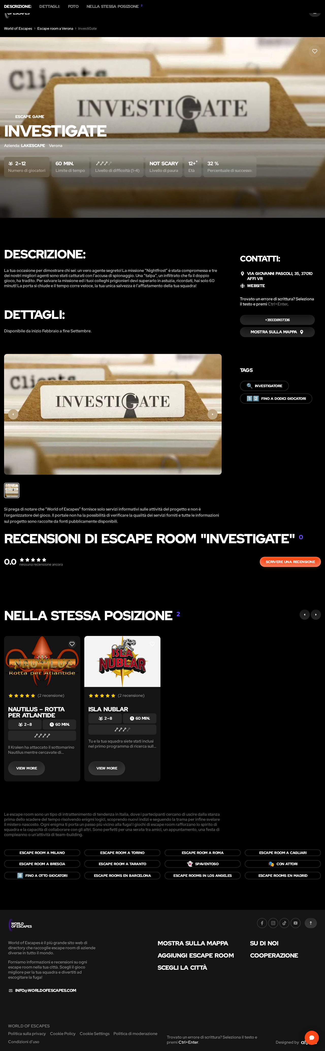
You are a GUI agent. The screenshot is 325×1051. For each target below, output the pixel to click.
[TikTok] (284, 923)
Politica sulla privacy (27, 1033)
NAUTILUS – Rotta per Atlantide (36, 712)
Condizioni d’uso (23, 1041)
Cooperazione (274, 956)
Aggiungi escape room (196, 956)
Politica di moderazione (135, 1033)
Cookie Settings (94, 1033)
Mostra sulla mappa (193, 943)
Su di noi (264, 943)
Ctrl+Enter (277, 304)
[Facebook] (262, 923)
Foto (73, 6)
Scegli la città (182, 968)
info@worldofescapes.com (45, 990)
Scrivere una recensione (290, 562)
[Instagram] (273, 923)
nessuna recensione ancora (41, 564)
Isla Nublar (108, 709)
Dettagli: (49, 6)
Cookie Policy (63, 1033)
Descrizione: (17, 6)
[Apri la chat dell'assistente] (312, 1038)
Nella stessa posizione (114, 6)
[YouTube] (295, 923)
